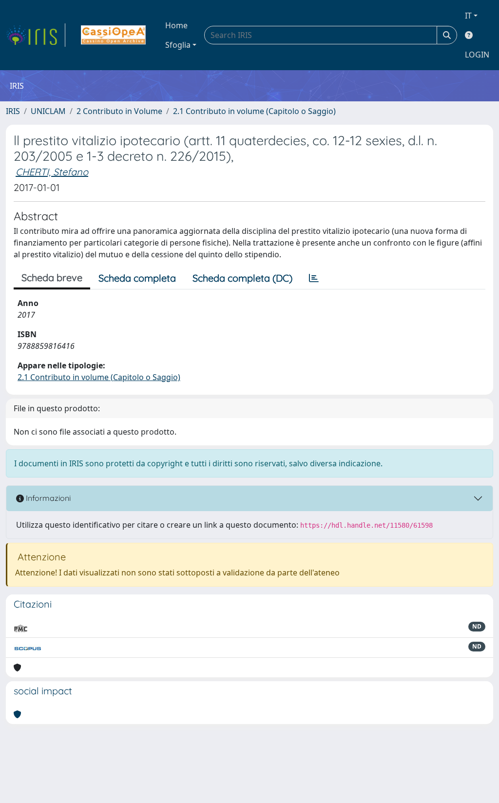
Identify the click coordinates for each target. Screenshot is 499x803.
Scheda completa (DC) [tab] (242, 278)
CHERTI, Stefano (52, 172)
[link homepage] (35, 35)
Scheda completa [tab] (137, 278)
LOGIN (477, 54)
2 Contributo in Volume (119, 111)
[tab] (314, 278)
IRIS (13, 111)
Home (176, 25)
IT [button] (468, 15)
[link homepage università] (113, 35)
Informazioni (47, 498)
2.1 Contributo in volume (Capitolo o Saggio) (254, 111)
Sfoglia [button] (178, 44)
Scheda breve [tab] (51, 277)
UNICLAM (48, 111)
